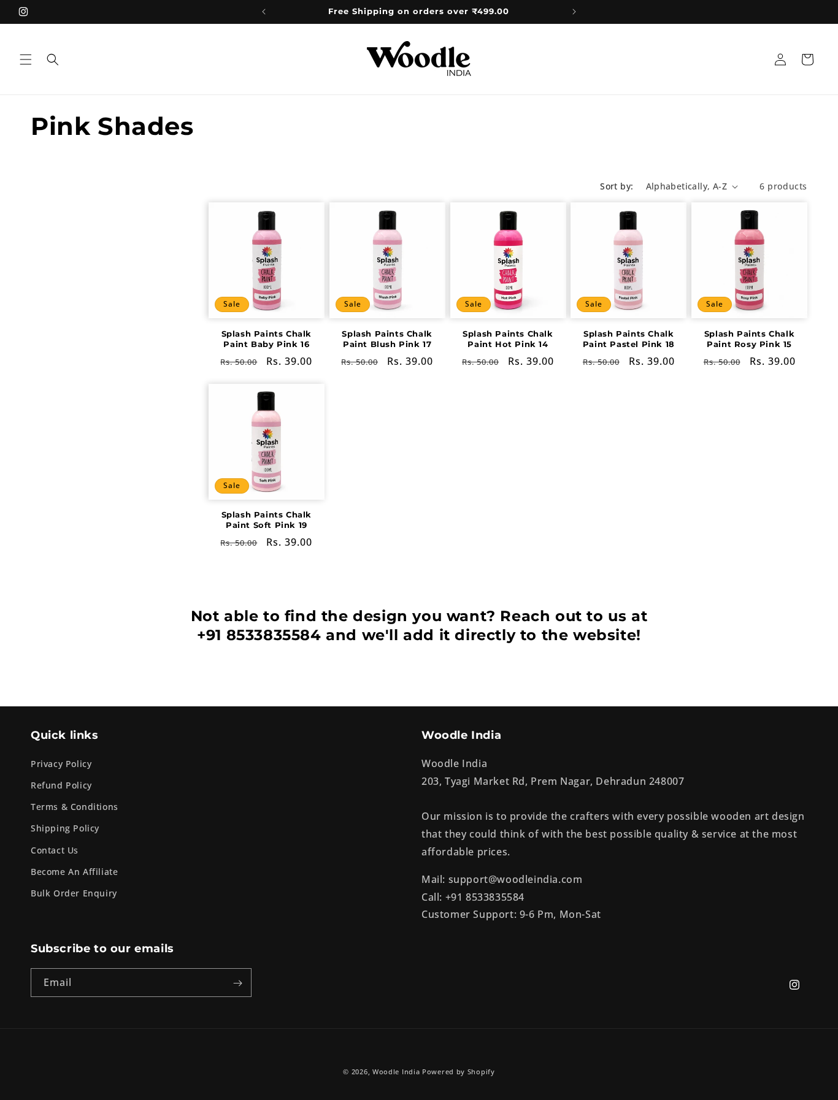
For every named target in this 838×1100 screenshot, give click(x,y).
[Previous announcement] (263, 11)
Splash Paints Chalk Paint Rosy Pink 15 (749, 339)
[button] (25, 59)
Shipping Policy (65, 829)
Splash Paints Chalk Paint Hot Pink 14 (508, 339)
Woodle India (396, 1071)
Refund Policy (61, 785)
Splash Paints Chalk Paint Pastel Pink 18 (629, 339)
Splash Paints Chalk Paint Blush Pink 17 (387, 339)
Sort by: (616, 186)
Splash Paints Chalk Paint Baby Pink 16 (266, 339)
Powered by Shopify (458, 1071)
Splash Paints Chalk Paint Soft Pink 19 (266, 520)
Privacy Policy (61, 764)
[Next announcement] (574, 11)
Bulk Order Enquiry (74, 893)
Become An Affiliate (74, 871)
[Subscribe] (237, 983)
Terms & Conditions (74, 806)
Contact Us (55, 850)
